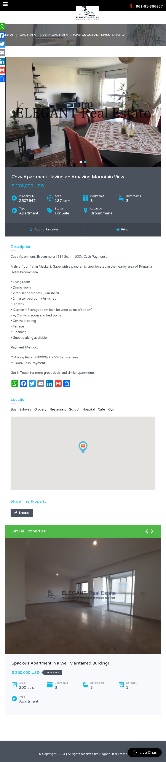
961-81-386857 (149, 6)
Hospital (88, 409)
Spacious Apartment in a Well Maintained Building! (60, 663)
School (74, 409)
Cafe (101, 409)
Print (123, 229)
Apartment (29, 35)
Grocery (40, 409)
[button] (145, 752)
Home (9, 35)
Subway (25, 409)
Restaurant (57, 409)
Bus (13, 409)
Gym (111, 409)
